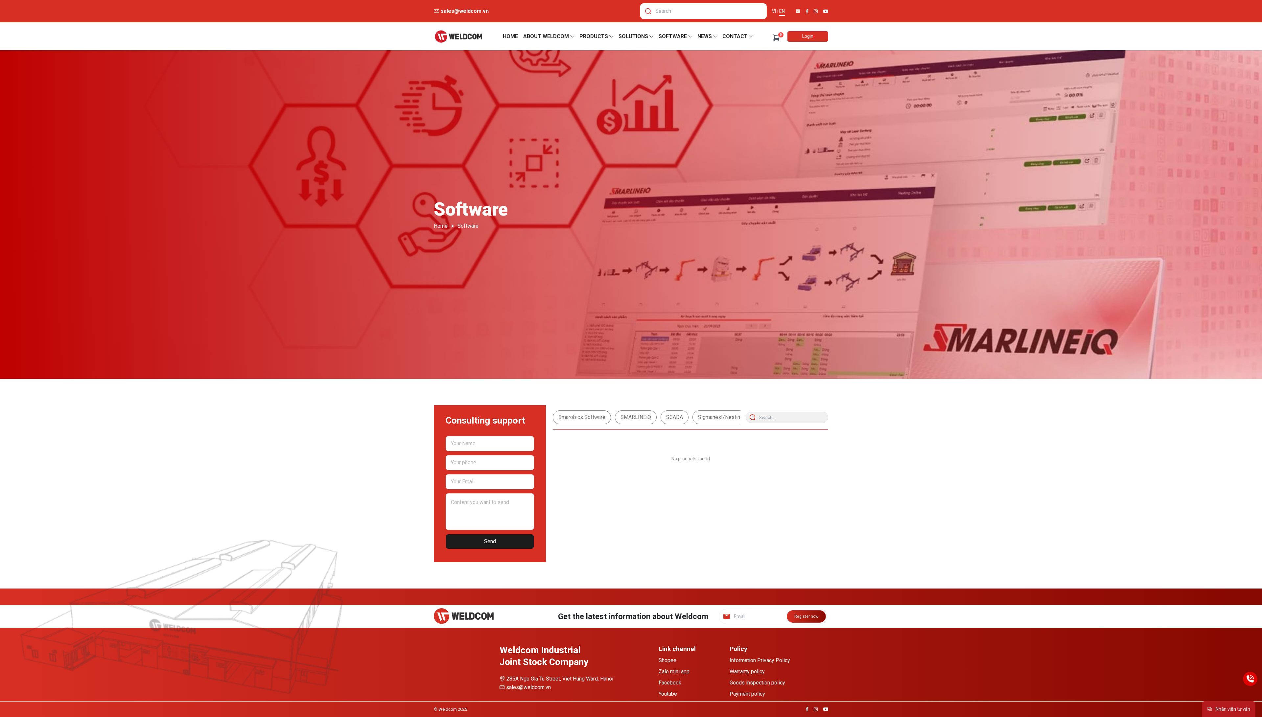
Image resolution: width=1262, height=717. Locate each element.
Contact (735, 36)
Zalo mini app (674, 671)
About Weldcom (546, 36)
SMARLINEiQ (635, 417)
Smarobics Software (581, 417)
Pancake (1204, 705)
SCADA (674, 417)
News (704, 36)
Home (510, 36)
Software (673, 36)
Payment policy (747, 694)
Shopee (667, 660)
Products (593, 36)
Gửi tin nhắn (1198, 693)
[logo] (458, 36)
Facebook (670, 683)
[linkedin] (798, 11)
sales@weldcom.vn (528, 687)
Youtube (668, 694)
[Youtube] (825, 11)
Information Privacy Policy (760, 660)
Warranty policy (747, 671)
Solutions (633, 36)
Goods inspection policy (757, 683)
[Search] (648, 11)
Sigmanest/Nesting (720, 417)
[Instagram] (816, 11)
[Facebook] (807, 11)
